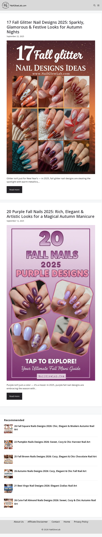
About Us (19, 521)
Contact (56, 521)
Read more (14, 189)
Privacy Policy (81, 521)
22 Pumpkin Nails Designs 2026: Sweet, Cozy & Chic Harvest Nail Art (52, 441)
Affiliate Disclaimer (38, 521)
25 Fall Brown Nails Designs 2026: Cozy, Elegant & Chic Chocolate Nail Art (55, 456)
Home (67, 521)
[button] (94, 5)
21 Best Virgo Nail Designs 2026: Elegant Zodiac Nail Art (45, 485)
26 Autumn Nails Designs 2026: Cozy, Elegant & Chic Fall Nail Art (50, 471)
